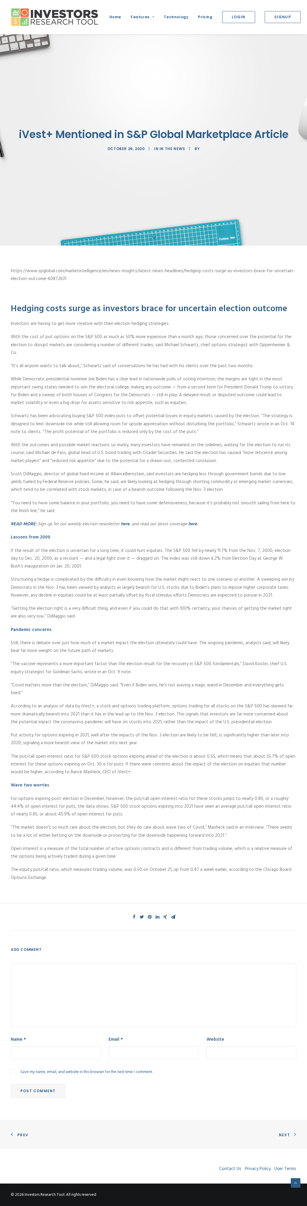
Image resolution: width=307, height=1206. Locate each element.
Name (18, 1039)
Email (116, 1039)
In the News (172, 148)
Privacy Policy (258, 1168)
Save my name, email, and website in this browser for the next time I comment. (86, 1072)
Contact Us (230, 1168)
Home (115, 16)
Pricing (205, 16)
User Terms (285, 1168)
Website (215, 1039)
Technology (176, 16)
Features (140, 16)
